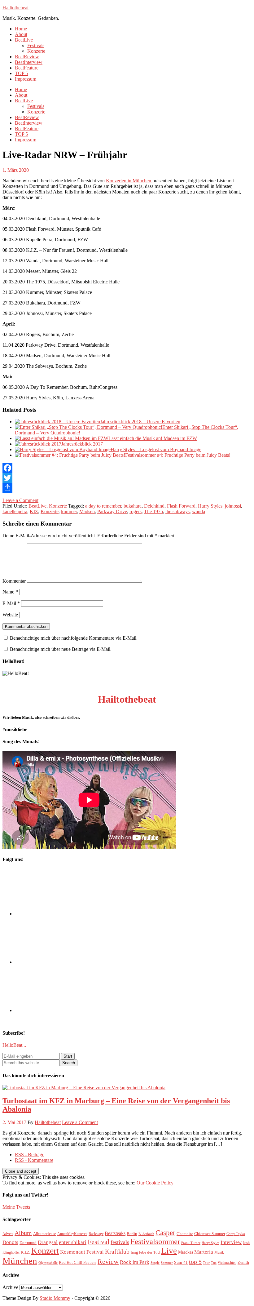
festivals (120, 1242)
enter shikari (72, 1242)
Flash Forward (181, 506)
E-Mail (11, 603)
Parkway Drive (112, 511)
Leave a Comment (20, 500)
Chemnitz (185, 1233)
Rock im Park (134, 1262)
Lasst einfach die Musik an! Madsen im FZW (152, 438)
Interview (231, 1242)
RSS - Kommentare (34, 1160)
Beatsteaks (115, 1233)
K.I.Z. (25, 1252)
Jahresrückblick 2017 (82, 443)
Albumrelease (44, 1233)
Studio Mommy (55, 1298)
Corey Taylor (235, 1234)
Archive (10, 1287)
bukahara (133, 506)
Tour (206, 1262)
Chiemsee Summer (209, 1233)
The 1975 (153, 511)
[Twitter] (127, 478)
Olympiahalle (48, 1262)
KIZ (34, 511)
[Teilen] (127, 488)
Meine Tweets (16, 1207)
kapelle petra (14, 511)
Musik (219, 1252)
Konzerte (58, 506)
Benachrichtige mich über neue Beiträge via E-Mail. (61, 649)
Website (10, 614)
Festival (98, 1242)
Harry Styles (210, 506)
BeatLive (37, 506)
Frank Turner (190, 1243)
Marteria (203, 1252)
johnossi (233, 506)
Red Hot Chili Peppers (77, 1262)
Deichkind (154, 506)
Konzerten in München (129, 180)
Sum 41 (181, 1262)
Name (10, 591)
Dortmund (28, 1242)
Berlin (132, 1233)
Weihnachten (227, 1262)
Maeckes (185, 1252)
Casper (165, 1233)
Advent (7, 1234)
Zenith (243, 1262)
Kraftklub (117, 1251)
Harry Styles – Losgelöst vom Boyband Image (156, 449)
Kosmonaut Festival (82, 1252)
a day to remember (103, 506)
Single (155, 1262)
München (19, 1261)
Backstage (96, 1234)
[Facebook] (127, 468)
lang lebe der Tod (145, 1252)
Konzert (45, 1250)
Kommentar (14, 581)
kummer (69, 511)
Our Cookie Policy (155, 1182)
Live (169, 1250)
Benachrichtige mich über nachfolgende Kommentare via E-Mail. (74, 638)
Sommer (167, 1262)
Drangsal (48, 1242)
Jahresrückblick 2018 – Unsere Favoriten (140, 421)
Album (23, 1232)
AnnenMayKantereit (72, 1234)
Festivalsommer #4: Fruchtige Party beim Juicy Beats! (177, 455)
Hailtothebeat (15, 7)
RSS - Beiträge (29, 1154)
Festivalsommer (155, 1241)
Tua (214, 1262)
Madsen (87, 511)
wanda (198, 511)
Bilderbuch (146, 1234)
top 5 (195, 1261)
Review (108, 1261)
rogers (135, 511)
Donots (10, 1242)
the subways (177, 511)
